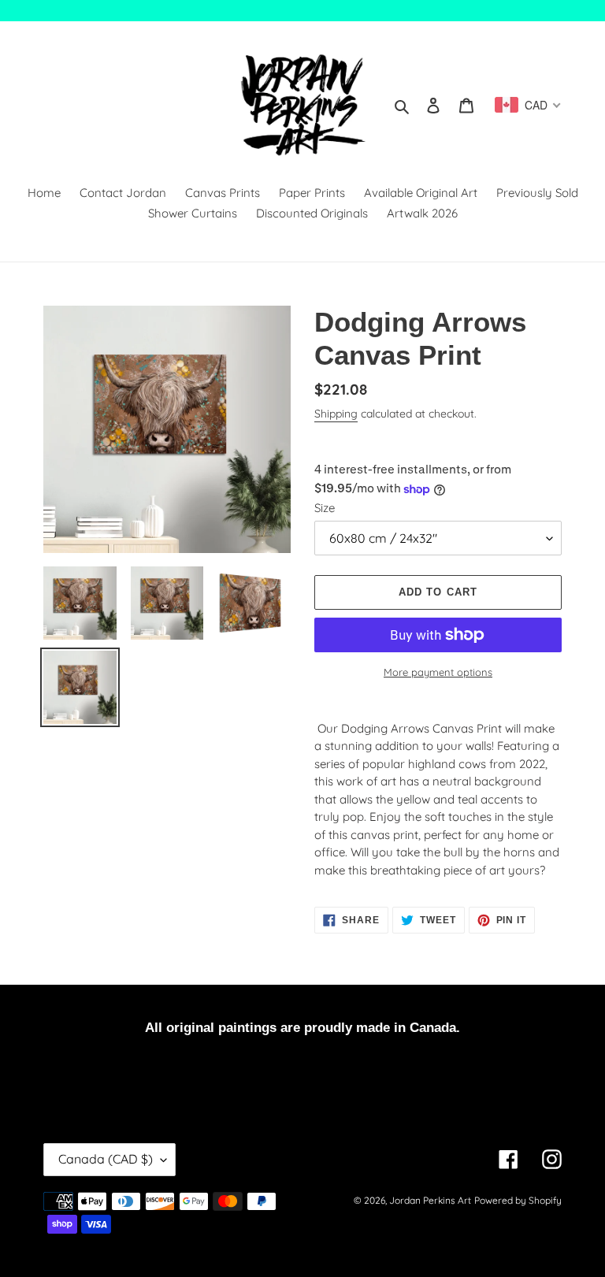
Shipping (336, 413)
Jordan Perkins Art (430, 1200)
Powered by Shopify (518, 1200)
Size (324, 507)
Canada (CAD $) (105, 1159)
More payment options (438, 672)
